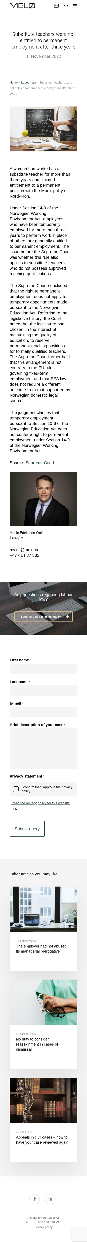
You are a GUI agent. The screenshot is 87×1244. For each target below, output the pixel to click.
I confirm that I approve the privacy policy (47, 789)
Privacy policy (43, 1227)
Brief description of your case (37, 725)
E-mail (16, 703)
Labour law (28, 82)
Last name (19, 682)
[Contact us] (56, 5)
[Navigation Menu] (75, 6)
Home (14, 82)
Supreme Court (40, 462)
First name (19, 660)
